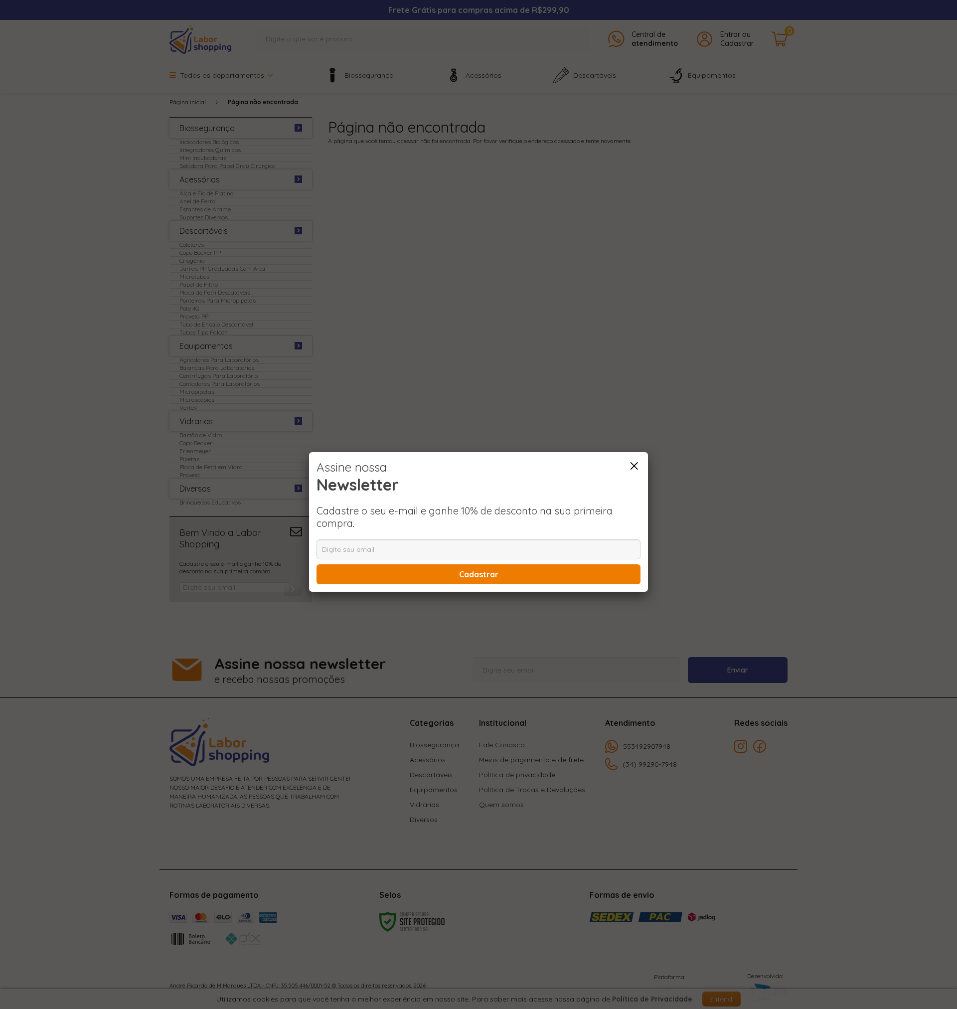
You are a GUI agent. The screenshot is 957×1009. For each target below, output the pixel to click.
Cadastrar (478, 574)
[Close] (634, 466)
